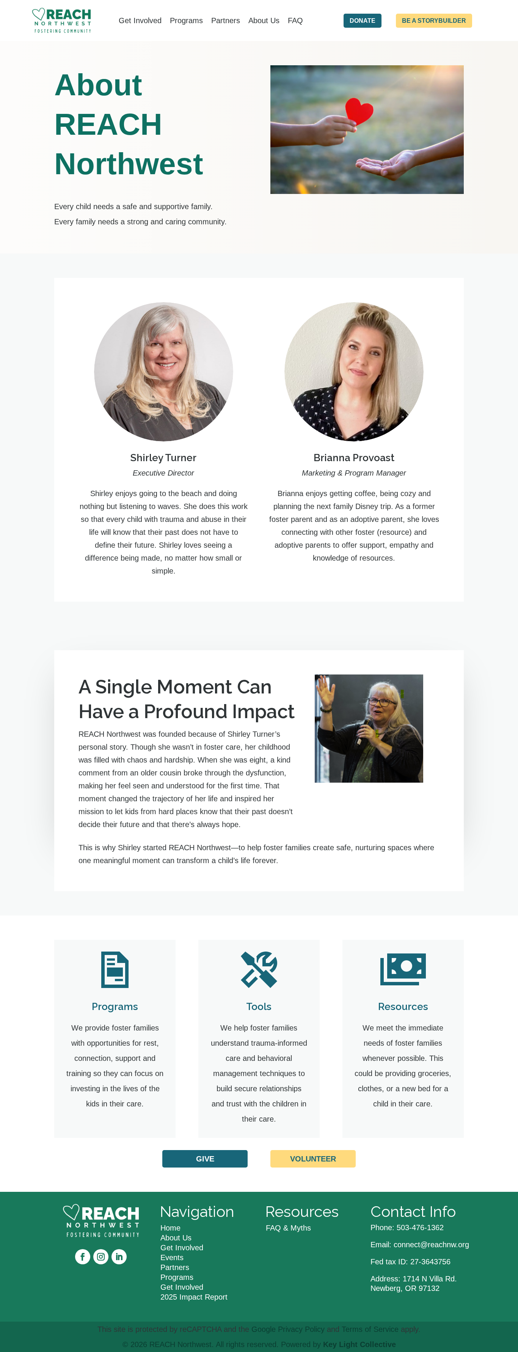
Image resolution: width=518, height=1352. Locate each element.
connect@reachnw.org (431, 1244)
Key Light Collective (359, 1344)
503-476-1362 (420, 1227)
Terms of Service (370, 1329)
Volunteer (313, 1159)
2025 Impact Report (194, 1297)
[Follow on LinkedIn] (119, 1256)
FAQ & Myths (288, 1228)
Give (205, 1159)
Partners (225, 20)
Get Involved (140, 20)
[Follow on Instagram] (100, 1256)
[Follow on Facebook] (82, 1256)
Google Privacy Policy (288, 1329)
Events (172, 1257)
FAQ (295, 20)
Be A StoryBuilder (434, 20)
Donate (362, 20)
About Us (263, 20)
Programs (186, 20)
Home (170, 1228)
